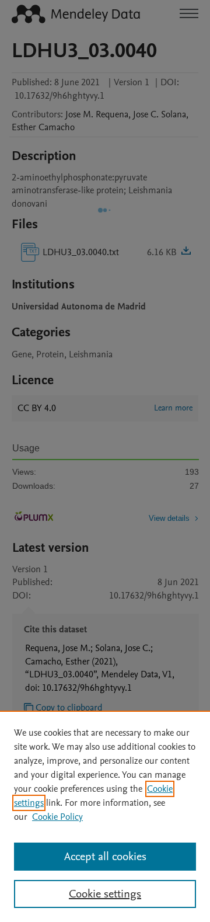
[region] (105, 816)
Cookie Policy (57, 816)
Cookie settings (105, 894)
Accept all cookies (105, 856)
